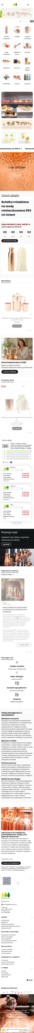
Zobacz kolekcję (9, 372)
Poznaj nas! (4, 973)
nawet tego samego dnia (17, 669)
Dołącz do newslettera (11, 863)
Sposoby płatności (7, 943)
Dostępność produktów (8, 935)
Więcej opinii (17, 523)
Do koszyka (17, 326)
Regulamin (22, 867)
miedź (5, 603)
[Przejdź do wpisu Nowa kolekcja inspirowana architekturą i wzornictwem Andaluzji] (12, 589)
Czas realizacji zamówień (9, 941)
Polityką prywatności (19, 870)
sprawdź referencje (16, 690)
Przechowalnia (5, 953)
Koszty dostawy (6, 939)
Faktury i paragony (7, 937)
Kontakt (3, 971)
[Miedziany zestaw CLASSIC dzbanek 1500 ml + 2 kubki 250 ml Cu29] (17, 301)
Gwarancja (4, 960)
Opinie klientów (6, 975)
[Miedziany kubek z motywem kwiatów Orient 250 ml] (17, 400)
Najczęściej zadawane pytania (10, 926)
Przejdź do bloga (6, 574)
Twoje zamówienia (7, 949)
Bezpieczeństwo (6, 928)
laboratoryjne (16, 700)
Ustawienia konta (6, 951)
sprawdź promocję (9, 241)
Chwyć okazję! (10, 195)
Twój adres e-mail (6, 859)
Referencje (4, 977)
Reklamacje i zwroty (7, 964)
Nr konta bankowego (7, 962)
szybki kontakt (16, 679)
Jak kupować (5, 920)
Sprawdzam (17, 1021)
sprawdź (17, 176)
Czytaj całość (24, 645)
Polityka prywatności (7, 924)
